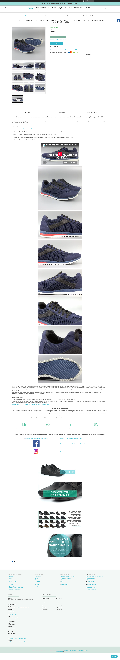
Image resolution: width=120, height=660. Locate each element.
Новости (11, 576)
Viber (36, 582)
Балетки (63, 579)
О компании (38, 576)
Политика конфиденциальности (16, 587)
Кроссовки (63, 582)
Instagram (37, 586)
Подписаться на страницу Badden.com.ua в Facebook (72, 443)
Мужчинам (32, 15)
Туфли (62, 581)
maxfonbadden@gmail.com (14, 617)
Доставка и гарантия (43, 11)
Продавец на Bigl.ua (60, 649)
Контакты (72, 11)
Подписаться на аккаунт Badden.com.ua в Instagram (72, 451)
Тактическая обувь (91, 589)
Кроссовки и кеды (40, 15)
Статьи (10, 578)
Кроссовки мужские (91, 584)
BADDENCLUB (97, 11)
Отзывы (33, 11)
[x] (14, 561)
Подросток (89, 586)
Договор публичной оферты (15, 586)
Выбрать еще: (58, 39)
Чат (115, 656)
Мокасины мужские (91, 582)
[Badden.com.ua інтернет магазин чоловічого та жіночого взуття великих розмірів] (30, 8)
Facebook (37, 584)
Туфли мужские (91, 581)
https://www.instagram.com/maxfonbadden (17, 641)
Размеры (64, 11)
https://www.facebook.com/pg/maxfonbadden (17, 638)
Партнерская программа (14, 589)
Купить (76, 3)
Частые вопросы (82, 11)
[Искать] (5, 8)
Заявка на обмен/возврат (14, 582)
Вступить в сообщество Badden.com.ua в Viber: (71, 438)
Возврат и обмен (13, 581)
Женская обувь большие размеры (69, 576)
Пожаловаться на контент (69, 650)
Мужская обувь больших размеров (95, 576)
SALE (90, 11)
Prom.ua (66, 647)
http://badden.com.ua (12, 614)
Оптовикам (37, 581)
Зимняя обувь (64, 584)
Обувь (19, 11)
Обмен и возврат (55, 11)
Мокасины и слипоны (66, 578)
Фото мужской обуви (92, 587)
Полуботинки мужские (92, 579)
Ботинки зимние (91, 578)
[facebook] (12, 561)
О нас (27, 11)
